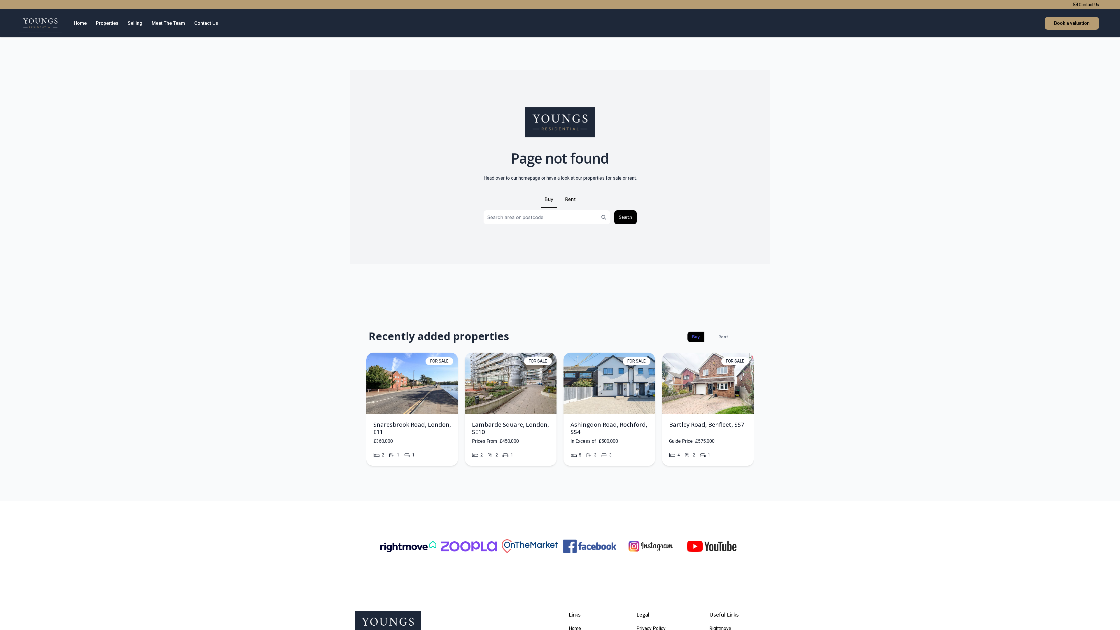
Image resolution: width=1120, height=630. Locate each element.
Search (625, 217)
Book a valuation (1072, 23)
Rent (570, 199)
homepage (529, 178)
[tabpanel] (560, 411)
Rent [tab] (723, 336)
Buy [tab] (696, 336)
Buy (549, 199)
